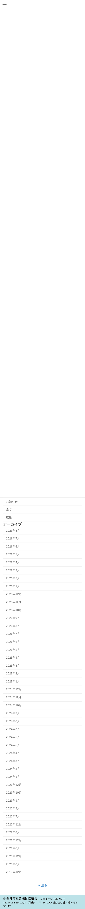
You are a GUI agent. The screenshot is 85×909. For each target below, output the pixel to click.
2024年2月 (13, 769)
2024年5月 (13, 745)
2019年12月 (14, 872)
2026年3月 (13, 570)
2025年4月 (13, 657)
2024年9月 (13, 713)
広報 (9, 517)
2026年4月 (13, 562)
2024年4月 (13, 752)
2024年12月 (14, 689)
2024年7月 (13, 729)
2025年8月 (13, 626)
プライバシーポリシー (52, 898)
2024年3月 (13, 761)
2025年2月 (13, 673)
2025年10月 (14, 610)
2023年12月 (14, 784)
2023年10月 (14, 792)
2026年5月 (13, 554)
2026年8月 (13, 530)
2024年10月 (14, 705)
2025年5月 (13, 649)
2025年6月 (13, 641)
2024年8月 (13, 721)
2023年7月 (13, 816)
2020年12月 (14, 856)
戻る (44, 885)
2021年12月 (14, 840)
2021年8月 (13, 848)
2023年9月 (13, 800)
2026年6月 (13, 546)
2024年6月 (13, 737)
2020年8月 (13, 864)
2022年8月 (13, 832)
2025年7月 (13, 634)
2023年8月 (13, 808)
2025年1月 (13, 681)
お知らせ (12, 501)
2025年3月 (13, 665)
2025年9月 (13, 618)
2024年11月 (13, 697)
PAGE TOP (79, 877)
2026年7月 (13, 538)
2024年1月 (13, 776)
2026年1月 (13, 586)
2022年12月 (14, 824)
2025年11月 (13, 602)
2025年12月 (14, 594)
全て (9, 509)
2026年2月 (13, 578)
